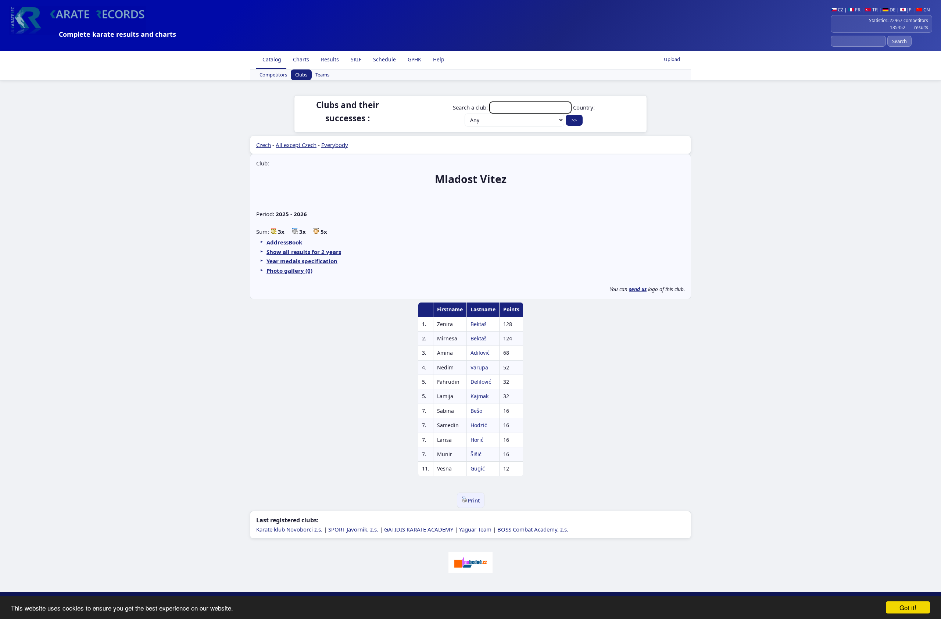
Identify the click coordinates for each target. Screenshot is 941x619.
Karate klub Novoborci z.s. (289, 529)
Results (329, 59)
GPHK (413, 59)
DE (891, 9)
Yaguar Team (475, 529)
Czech (263, 145)
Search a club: (471, 107)
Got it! (907, 607)
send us (638, 289)
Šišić (476, 454)
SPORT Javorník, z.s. (353, 529)
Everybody (334, 145)
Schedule (384, 59)
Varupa (479, 367)
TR (874, 9)
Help (438, 59)
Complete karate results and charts (117, 34)
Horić (476, 439)
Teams (322, 75)
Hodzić (478, 425)
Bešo (476, 410)
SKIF (355, 59)
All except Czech (296, 145)
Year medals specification (301, 261)
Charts (300, 59)
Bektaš (478, 324)
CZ (840, 9)
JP (909, 9)
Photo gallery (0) (289, 270)
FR (857, 9)
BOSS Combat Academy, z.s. (532, 529)
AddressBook (284, 242)
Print (474, 500)
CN (926, 9)
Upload (672, 59)
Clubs (301, 75)
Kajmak (479, 396)
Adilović (480, 352)
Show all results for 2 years (303, 251)
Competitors (273, 75)
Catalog (271, 59)
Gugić (477, 468)
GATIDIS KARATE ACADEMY (418, 529)
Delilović (480, 381)
